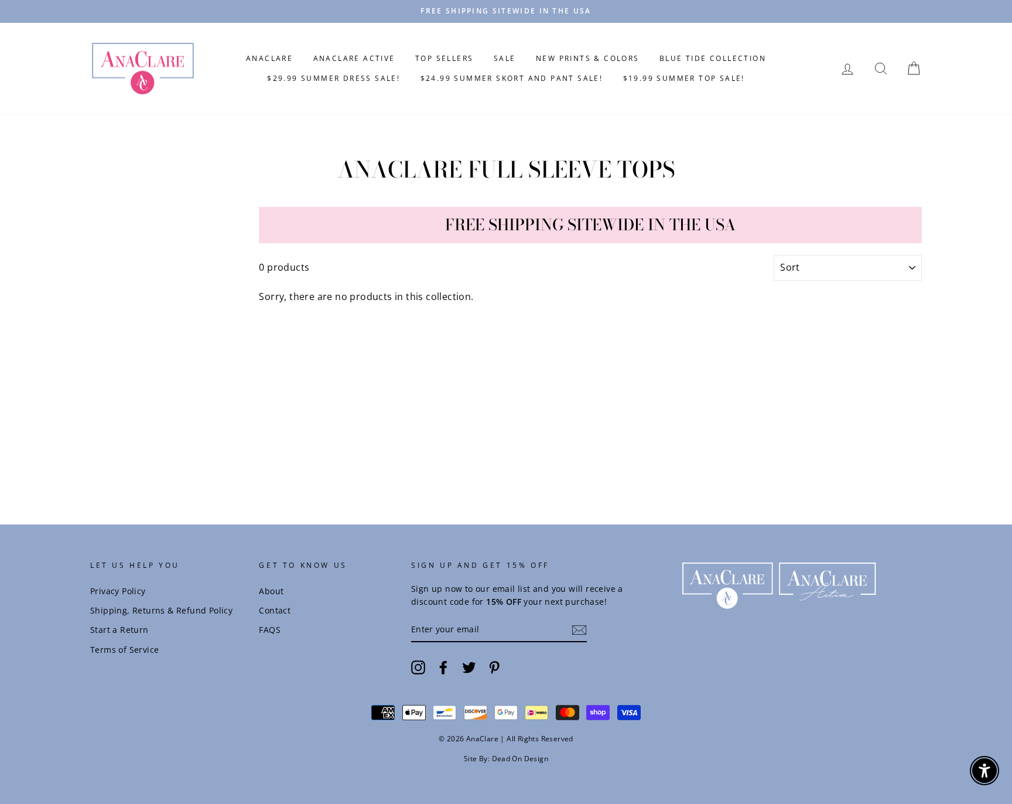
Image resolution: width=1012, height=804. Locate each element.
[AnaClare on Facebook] (443, 667)
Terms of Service (124, 649)
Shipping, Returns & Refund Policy (161, 610)
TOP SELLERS (444, 58)
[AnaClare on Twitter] (469, 667)
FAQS (270, 629)
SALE (505, 58)
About (271, 591)
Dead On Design (520, 759)
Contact (274, 610)
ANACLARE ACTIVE (354, 58)
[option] (506, 11)
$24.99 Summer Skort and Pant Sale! (511, 78)
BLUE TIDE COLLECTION (712, 58)
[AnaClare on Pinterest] (494, 667)
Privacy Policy (118, 591)
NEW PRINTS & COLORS (588, 58)
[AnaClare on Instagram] (418, 667)
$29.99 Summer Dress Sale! (333, 78)
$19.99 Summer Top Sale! (684, 78)
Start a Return (119, 629)
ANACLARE (269, 58)
